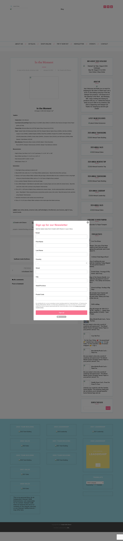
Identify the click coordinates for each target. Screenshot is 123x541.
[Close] (88, 222)
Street (38, 268)
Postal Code (40, 294)
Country (38, 259)
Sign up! (61, 312)
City (37, 276)
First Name (39, 241)
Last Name (39, 250)
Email (38, 232)
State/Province (41, 285)
